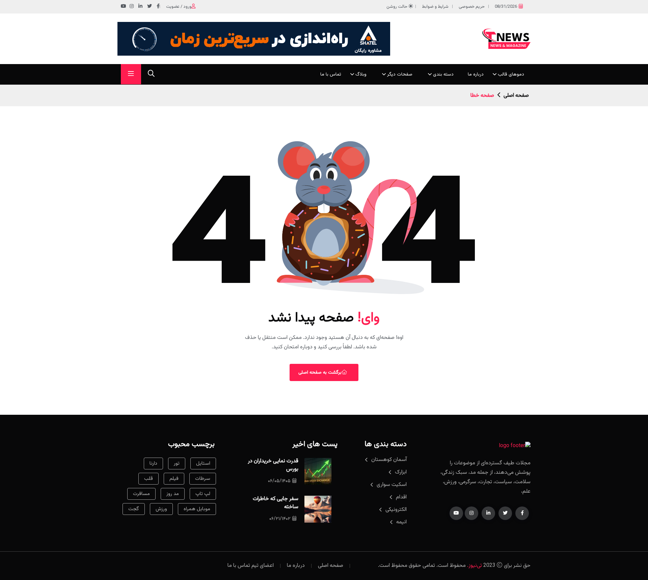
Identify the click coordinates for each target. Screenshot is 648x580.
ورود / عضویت (178, 6)
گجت (133, 509)
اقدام (401, 497)
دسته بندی (443, 74)
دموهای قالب (511, 74)
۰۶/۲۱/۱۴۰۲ (280, 519)
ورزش (161, 509)
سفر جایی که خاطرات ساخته (275, 503)
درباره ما (476, 74)
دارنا (153, 463)
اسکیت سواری (392, 484)
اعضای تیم (262, 565)
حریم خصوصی (472, 6)
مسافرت (141, 494)
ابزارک (401, 472)
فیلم (174, 479)
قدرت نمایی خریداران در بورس (273, 465)
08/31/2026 (506, 6)
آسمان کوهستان (389, 459)
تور (177, 463)
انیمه (401, 522)
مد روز (172, 494)
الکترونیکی (396, 509)
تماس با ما (330, 74)
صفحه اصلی (516, 95)
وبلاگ (361, 74)
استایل (203, 463)
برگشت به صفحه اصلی (320, 372)
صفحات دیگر (399, 74)
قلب (148, 479)
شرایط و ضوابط (435, 6)
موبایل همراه (197, 509)
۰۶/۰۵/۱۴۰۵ (279, 481)
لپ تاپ (202, 494)
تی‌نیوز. (474, 565)
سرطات (202, 479)
